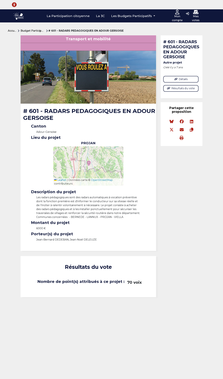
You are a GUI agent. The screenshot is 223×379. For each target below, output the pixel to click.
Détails (183, 79)
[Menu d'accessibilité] (14, 4)
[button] (133, 16)
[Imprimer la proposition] (181, 138)
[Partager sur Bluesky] (171, 122)
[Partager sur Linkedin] (191, 122)
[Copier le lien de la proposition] (191, 130)
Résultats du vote (183, 88)
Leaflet (61, 180)
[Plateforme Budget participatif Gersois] (18, 16)
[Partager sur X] (171, 130)
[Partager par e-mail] (182, 130)
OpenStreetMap (102, 180)
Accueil (12, 30)
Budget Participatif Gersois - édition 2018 (33, 30)
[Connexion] (187, 14)
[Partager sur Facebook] (182, 122)
